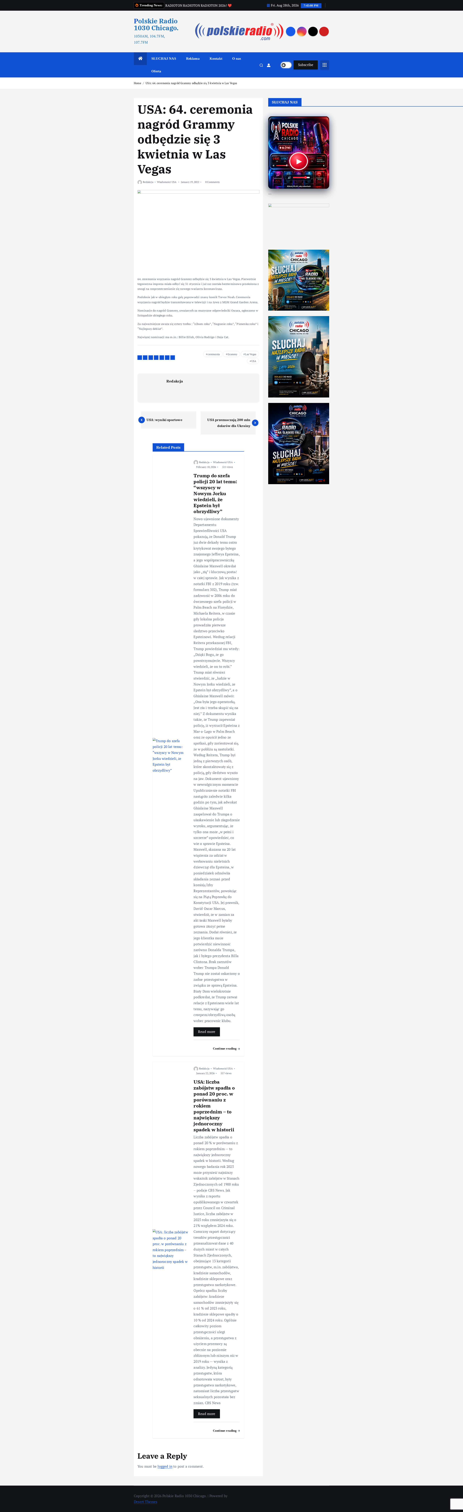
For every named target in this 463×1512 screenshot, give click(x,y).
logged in (165, 1466)
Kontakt (216, 58)
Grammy (232, 354)
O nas (236, 58)
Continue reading (225, 1048)
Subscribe (305, 64)
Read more (206, 1031)
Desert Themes (145, 1501)
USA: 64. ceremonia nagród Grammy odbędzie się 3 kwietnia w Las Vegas (191, 83)
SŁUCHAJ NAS (163, 58)
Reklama (193, 58)
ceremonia (214, 354)
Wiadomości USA (167, 182)
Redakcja (148, 182)
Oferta (156, 71)
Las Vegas (250, 354)
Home (137, 83)
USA (253, 361)
